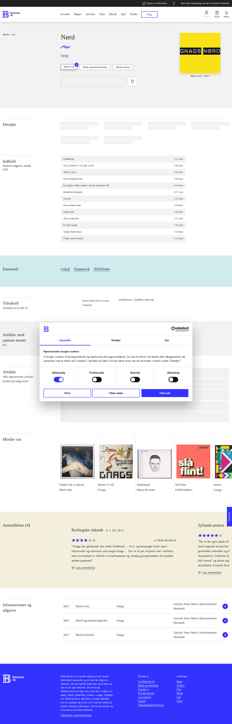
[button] (145, 606)
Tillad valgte (116, 393)
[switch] (97, 379)
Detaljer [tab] (116, 340)
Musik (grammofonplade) (95, 67)
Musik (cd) (69, 67)
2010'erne (102, 269)
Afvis (67, 393)
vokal (65, 269)
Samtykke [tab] (65, 340)
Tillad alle (165, 393)
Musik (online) (123, 67)
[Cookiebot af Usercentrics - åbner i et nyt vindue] (174, 329)
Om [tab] (167, 340)
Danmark (82, 269)
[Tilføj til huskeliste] (132, 81)
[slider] (200, 58)
